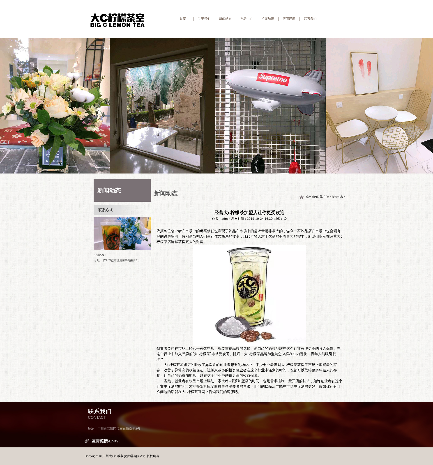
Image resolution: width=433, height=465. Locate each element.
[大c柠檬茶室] (117, 20)
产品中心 (246, 19)
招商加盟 (267, 19)
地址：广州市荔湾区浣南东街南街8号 (114, 428)
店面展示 (289, 19)
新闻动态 (225, 19)
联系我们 (310, 19)
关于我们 (204, 19)
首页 (183, 19)
